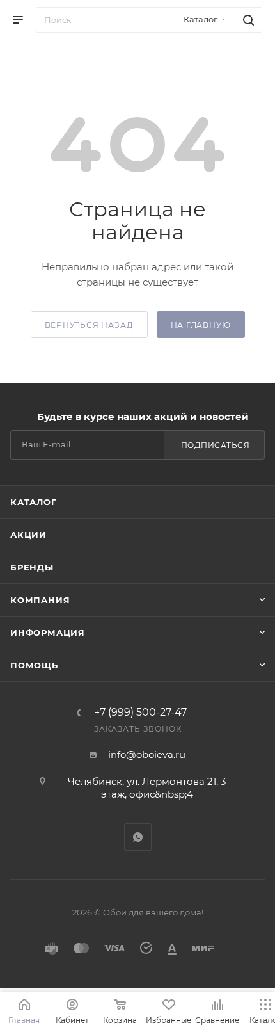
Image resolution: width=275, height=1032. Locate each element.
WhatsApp (138, 837)
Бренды (32, 567)
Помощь (34, 665)
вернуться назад (89, 325)
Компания (40, 600)
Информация (47, 632)
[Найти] (246, 20)
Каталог (33, 502)
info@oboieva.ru (146, 754)
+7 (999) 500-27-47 (140, 712)
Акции (28, 534)
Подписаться (215, 445)
